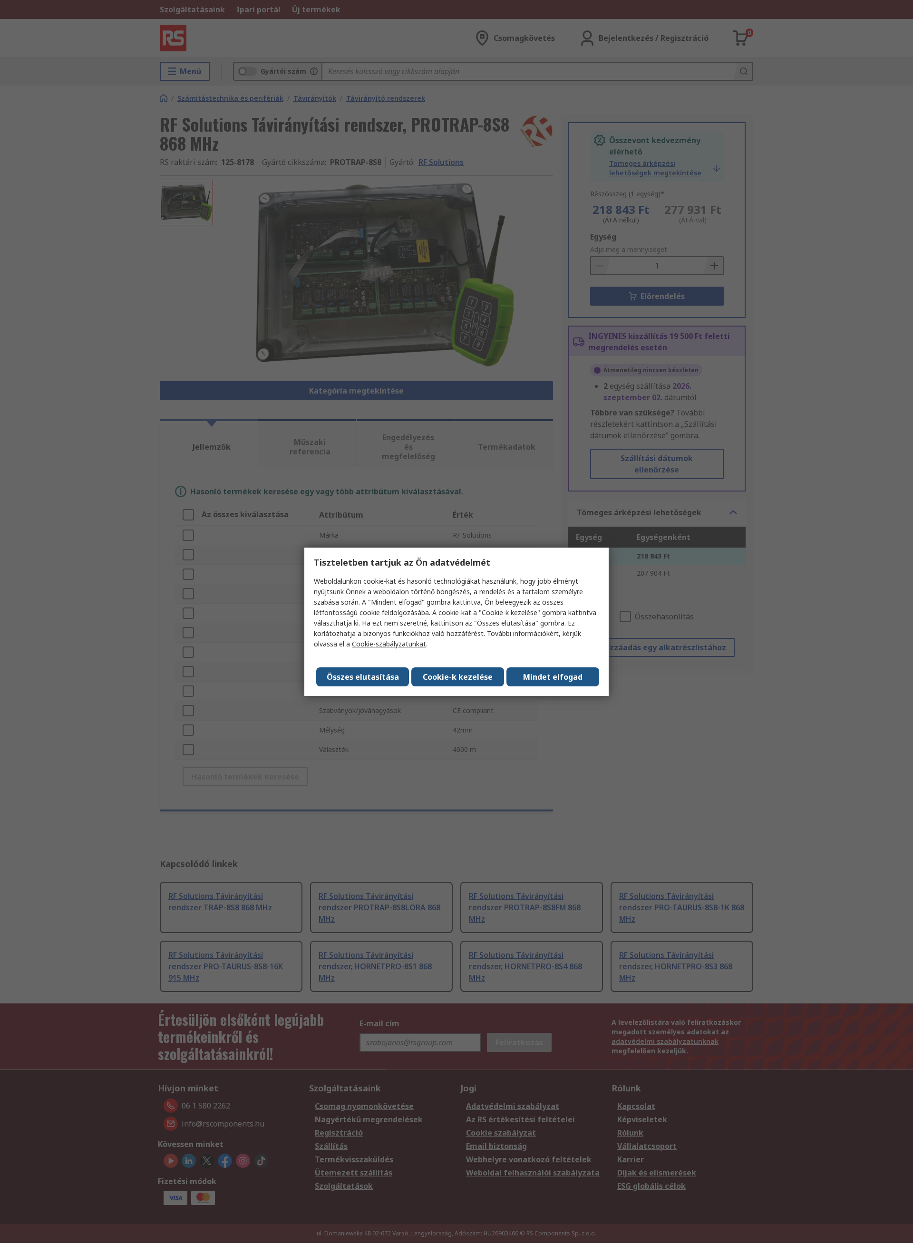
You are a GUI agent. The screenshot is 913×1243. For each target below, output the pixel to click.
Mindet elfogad (553, 677)
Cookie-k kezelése (458, 677)
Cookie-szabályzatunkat (389, 643)
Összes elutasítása (363, 677)
